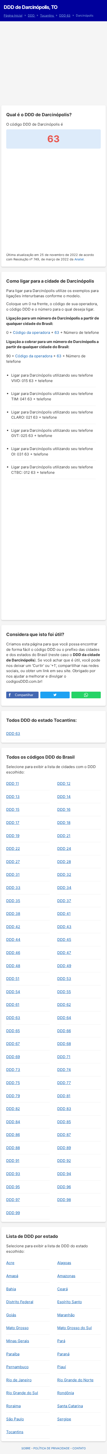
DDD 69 (13, 1056)
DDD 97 (13, 1199)
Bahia (11, 1289)
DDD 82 (13, 1108)
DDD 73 (13, 1069)
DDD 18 (63, 822)
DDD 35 (13, 900)
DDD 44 (13, 939)
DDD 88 (13, 1147)
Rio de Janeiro (19, 1380)
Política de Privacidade (51, 1448)
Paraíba (12, 1354)
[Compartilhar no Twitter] (55, 695)
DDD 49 (64, 965)
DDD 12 (63, 783)
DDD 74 (64, 1069)
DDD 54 (13, 991)
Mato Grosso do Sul (74, 1327)
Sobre (26, 1448)
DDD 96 (64, 1186)
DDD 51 (12, 978)
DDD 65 (13, 1030)
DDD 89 (64, 1147)
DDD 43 (64, 926)
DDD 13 (13, 796)
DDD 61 (12, 1004)
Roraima (13, 1406)
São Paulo (15, 1419)
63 (56, 332)
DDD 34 (64, 887)
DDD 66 (64, 1030)
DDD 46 (13, 952)
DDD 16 (63, 809)
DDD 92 (64, 1160)
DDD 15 (12, 809)
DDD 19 (12, 835)
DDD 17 (12, 822)
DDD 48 (13, 965)
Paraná (63, 1354)
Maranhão (66, 1315)
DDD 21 (63, 835)
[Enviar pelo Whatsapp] (86, 695)
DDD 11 (12, 783)
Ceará (62, 1289)
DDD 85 (64, 1121)
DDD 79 (13, 1095)
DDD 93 (13, 1173)
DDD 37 (64, 900)
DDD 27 (13, 861)
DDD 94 (64, 1173)
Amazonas (66, 1275)
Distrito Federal (19, 1301)
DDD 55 (64, 991)
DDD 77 (64, 1082)
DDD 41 (64, 913)
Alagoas (64, 1262)
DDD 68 (64, 1043)
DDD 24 (64, 848)
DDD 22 (13, 848)
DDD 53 (64, 978)
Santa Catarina (70, 1406)
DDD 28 (64, 861)
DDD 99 (13, 1212)
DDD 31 (13, 874)
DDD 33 (13, 887)
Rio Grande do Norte (75, 1380)
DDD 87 (64, 1134)
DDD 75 (13, 1082)
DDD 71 (63, 1056)
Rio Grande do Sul (22, 1392)
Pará (61, 1341)
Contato (79, 1448)
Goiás (11, 1315)
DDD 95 (13, 1186)
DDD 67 (13, 1043)
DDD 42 (13, 926)
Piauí (61, 1366)
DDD (31, 15)
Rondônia (65, 1392)
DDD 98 (64, 1199)
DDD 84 (13, 1121)
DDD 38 (13, 913)
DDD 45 (64, 939)
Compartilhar (24, 695)
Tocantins (47, 15)
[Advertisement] (53, 63)
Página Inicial (13, 15)
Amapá (12, 1275)
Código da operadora (31, 332)
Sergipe (64, 1419)
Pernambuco (17, 1366)
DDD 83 (64, 1108)
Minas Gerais (17, 1341)
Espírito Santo (69, 1301)
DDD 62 (64, 1004)
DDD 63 (64, 15)
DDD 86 (13, 1134)
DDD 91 (12, 1160)
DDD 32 (64, 874)
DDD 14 (64, 796)
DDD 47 (64, 952)
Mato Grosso (17, 1327)
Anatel (79, 259)
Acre (10, 1262)
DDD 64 (64, 1017)
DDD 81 (63, 1095)
